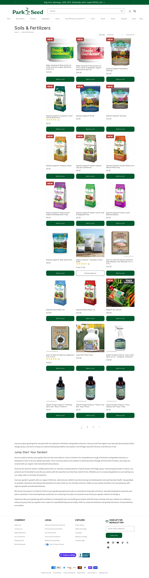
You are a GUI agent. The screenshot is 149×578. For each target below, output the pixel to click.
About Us (18, 525)
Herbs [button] (58, 19)
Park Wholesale (20, 544)
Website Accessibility (52, 540)
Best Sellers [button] (20, 19)
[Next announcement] (133, 2)
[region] (74, 2)
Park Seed (48, 573)
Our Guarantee (20, 537)
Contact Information (69, 572)
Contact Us (18, 529)
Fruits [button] (93, 19)
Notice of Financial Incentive (55, 525)
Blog (141, 19)
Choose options (90, 273)
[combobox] (86, 11)
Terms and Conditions (52, 537)
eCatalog (78, 533)
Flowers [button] (33, 19)
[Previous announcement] (15, 2)
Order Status (79, 525)
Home (17, 32)
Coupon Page (80, 540)
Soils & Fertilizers (28, 32)
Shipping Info (19, 540)
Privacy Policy (57, 572)
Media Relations (20, 533)
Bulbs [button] (113, 19)
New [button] (8, 19)
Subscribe (114, 535)
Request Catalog (81, 537)
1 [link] (81, 427)
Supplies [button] (124, 19)
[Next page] (99, 427)
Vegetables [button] (46, 19)
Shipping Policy (103, 572)
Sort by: (102, 35)
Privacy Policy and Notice (54, 529)
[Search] (121, 11)
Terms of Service (92, 572)
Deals (134, 19)
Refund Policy (81, 572)
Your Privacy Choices (56, 544)
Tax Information (50, 533)
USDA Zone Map (81, 529)
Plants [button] (103, 19)
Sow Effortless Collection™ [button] (75, 19)
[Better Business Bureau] (84, 555)
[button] (134, 11)
